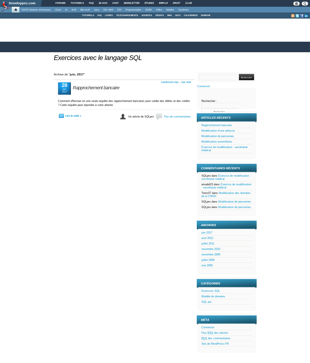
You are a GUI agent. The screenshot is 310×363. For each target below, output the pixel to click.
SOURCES (147, 15)
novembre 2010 (210, 249)
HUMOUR (205, 15)
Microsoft (85, 9)
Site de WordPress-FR (215, 343)
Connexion (203, 86)
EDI (119, 9)
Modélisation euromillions (216, 141)
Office (159, 9)
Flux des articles (214, 332)
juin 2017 (206, 232)
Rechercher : (209, 101)
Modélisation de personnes (217, 136)
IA (66, 9)
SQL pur (186, 82)
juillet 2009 (207, 260)
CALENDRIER (191, 15)
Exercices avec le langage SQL (98, 57)
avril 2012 (207, 238)
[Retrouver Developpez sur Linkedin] (306, 15)
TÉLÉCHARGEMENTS (127, 15)
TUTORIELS (88, 15)
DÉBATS (159, 15)
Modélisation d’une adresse (218, 130)
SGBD (148, 9)
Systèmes (183, 9)
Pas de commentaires (177, 116)
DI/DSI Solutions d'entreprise (36, 9)
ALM (73, 9)
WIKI (169, 15)
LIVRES (109, 15)
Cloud (58, 9)
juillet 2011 (207, 243)
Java (96, 9)
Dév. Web (108, 9)
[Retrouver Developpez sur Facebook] (301, 15)
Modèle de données (213, 296)
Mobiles (170, 9)
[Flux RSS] (293, 15)
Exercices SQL (170, 82)
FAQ (99, 15)
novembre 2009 (210, 254)
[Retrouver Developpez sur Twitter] (297, 15)
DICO (178, 15)
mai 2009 (207, 265)
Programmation (133, 9)
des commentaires (215, 338)
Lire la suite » (73, 115)
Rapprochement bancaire (96, 87)
